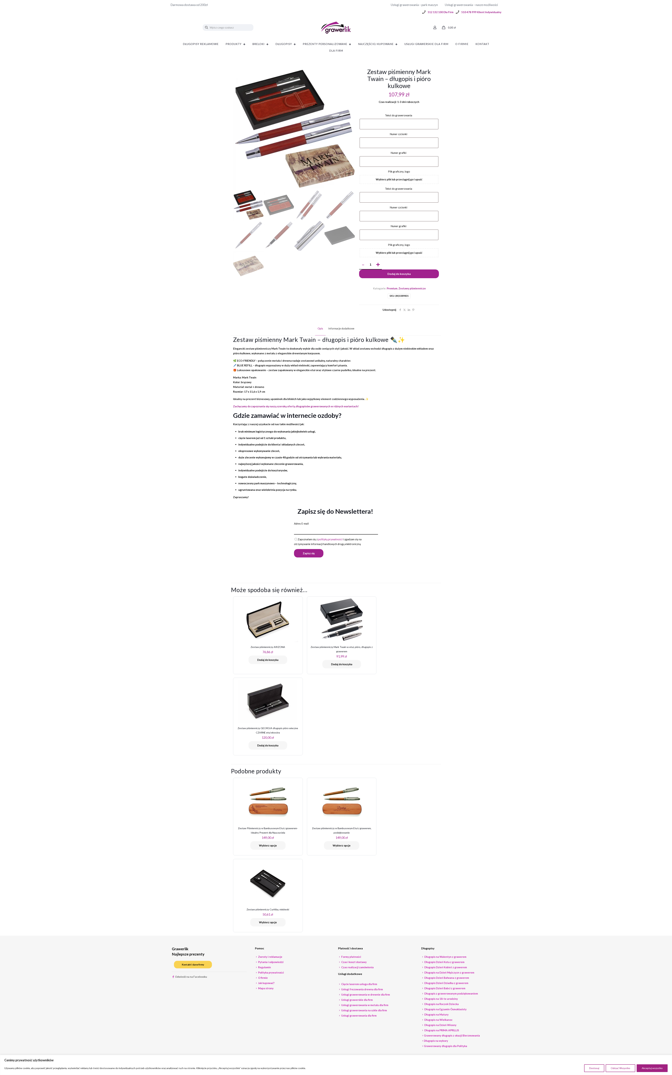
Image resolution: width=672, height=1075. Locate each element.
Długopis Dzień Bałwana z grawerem (446, 977)
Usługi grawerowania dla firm (359, 1015)
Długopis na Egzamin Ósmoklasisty (445, 1009)
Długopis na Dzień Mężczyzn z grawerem (449, 972)
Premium (392, 288)
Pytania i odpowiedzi (271, 962)
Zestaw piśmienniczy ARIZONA (268, 646)
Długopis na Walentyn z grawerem (445, 956)
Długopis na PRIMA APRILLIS (441, 1030)
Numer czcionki (399, 134)
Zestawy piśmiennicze (412, 288)
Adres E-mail (301, 523)
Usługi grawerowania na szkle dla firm (364, 1010)
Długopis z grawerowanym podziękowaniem (451, 993)
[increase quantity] (378, 265)
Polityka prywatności (271, 972)
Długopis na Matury (436, 1014)
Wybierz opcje (268, 845)
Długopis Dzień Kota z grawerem (444, 962)
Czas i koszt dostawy (354, 962)
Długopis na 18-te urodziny (441, 998)
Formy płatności (351, 956)
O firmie (263, 977)
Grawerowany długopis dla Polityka (445, 1046)
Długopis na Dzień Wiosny (440, 1025)
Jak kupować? (266, 983)
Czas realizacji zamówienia (357, 967)
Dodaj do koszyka (399, 273)
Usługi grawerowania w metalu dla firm (364, 1005)
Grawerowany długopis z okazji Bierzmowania (452, 1035)
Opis (320, 328)
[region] (336, 1065)
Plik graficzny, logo (399, 171)
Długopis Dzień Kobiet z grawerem (445, 967)
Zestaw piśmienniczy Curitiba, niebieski (268, 909)
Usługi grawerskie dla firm (357, 999)
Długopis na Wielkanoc (438, 1019)
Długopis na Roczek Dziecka (441, 1004)
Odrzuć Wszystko (620, 1068)
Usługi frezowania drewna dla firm (362, 989)
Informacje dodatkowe (341, 328)
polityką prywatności (330, 539)
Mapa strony (266, 988)
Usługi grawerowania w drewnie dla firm (365, 994)
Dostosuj (594, 1068)
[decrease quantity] (363, 265)
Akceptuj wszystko (652, 1068)
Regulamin (264, 967)
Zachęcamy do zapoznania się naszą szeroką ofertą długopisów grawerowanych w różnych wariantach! (296, 406)
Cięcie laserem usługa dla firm (359, 984)
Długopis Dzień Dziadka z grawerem (446, 983)
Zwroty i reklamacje (270, 956)
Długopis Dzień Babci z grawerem (444, 988)
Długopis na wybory (436, 1040)
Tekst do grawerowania (399, 115)
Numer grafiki (399, 152)
